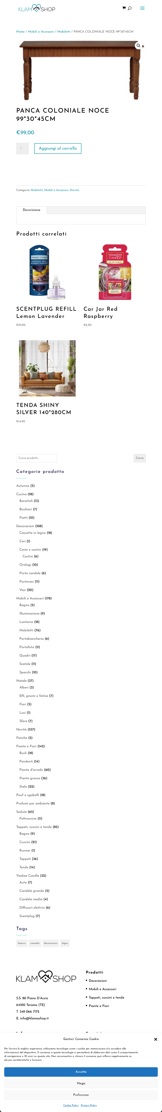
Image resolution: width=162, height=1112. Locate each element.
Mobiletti (63, 31)
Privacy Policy (89, 1105)
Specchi (25, 672)
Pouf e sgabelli (27, 795)
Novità (74, 190)
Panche (21, 738)
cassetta (34, 943)
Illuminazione (29, 613)
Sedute (21, 812)
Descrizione (31, 210)
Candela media (30, 899)
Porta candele (29, 573)
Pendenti (26, 761)
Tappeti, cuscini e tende (34, 827)
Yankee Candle (27, 876)
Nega (81, 1083)
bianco (22, 943)
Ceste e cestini (30, 549)
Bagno (24, 605)
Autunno (22, 486)
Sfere (23, 721)
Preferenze (81, 1095)
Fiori (22, 704)
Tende (23, 867)
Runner (24, 850)
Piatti (23, 518)
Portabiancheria (31, 639)
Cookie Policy (71, 1105)
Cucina (21, 494)
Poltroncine (27, 818)
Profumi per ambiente (33, 803)
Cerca (139, 458)
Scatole (24, 664)
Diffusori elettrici (32, 907)
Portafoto (26, 647)
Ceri (22, 541)
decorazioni (50, 943)
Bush (23, 753)
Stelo (23, 786)
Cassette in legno (32, 533)
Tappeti (25, 859)
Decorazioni (25, 526)
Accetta (81, 1072)
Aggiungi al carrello (58, 148)
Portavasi (26, 581)
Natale (21, 681)
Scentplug (27, 916)
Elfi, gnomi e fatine (33, 696)
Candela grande (31, 891)
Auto (23, 882)
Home (20, 31)
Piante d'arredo (31, 770)
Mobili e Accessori (41, 31)
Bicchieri (25, 509)
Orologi (25, 565)
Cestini (28, 556)
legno (65, 943)
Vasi (22, 590)
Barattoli (26, 501)
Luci (22, 713)
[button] (156, 1039)
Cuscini (24, 842)
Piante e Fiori (26, 746)
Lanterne (26, 622)
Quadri (24, 655)
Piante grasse (29, 778)
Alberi (23, 687)
